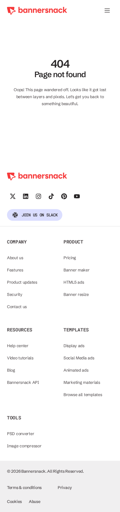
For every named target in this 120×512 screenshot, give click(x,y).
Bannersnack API (23, 382)
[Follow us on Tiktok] (51, 196)
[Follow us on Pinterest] (64, 196)
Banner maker (76, 270)
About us (15, 257)
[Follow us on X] (13, 196)
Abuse (34, 501)
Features (15, 270)
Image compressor (24, 446)
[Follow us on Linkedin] (25, 196)
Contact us (17, 306)
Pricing (69, 257)
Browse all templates (82, 394)
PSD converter (20, 433)
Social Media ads (78, 358)
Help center (18, 345)
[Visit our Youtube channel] (77, 196)
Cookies (14, 501)
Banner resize (76, 294)
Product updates (22, 282)
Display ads (73, 345)
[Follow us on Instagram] (38, 196)
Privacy (65, 487)
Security (14, 294)
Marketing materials (81, 382)
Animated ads (76, 370)
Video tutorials (20, 358)
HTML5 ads (73, 282)
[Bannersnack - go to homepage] (37, 10)
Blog (11, 370)
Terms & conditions (24, 487)
